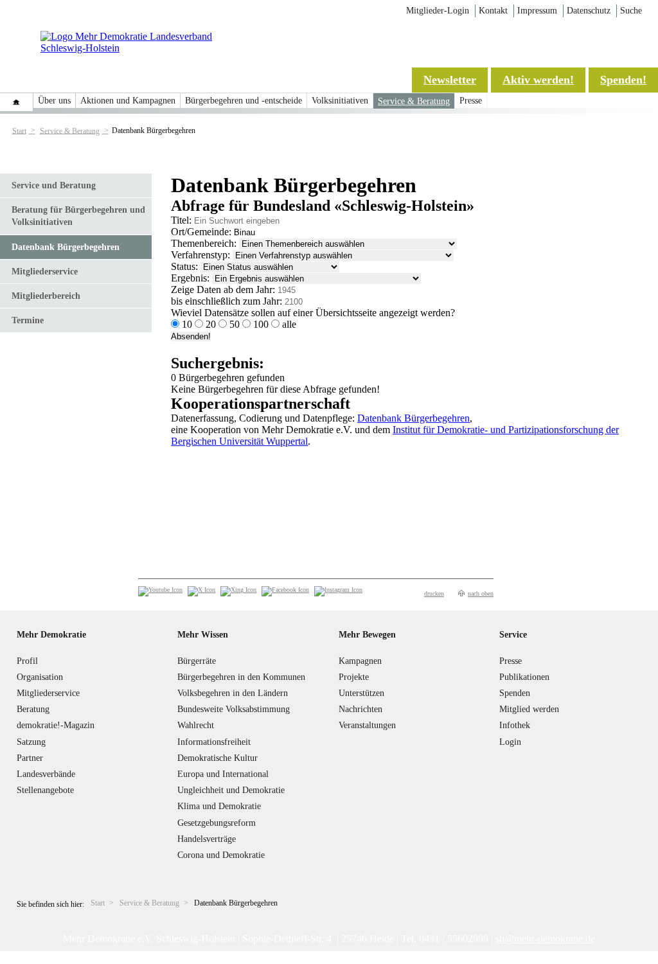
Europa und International (223, 774)
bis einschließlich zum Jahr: (226, 301)
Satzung (31, 742)
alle (288, 324)
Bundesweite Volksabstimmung (233, 709)
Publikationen (524, 677)
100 (261, 324)
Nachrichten (360, 709)
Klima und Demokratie (219, 806)
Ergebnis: (190, 277)
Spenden (514, 693)
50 (234, 324)
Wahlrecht (195, 725)
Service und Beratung (54, 185)
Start (19, 130)
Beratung (33, 709)
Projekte (354, 677)
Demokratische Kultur (217, 758)
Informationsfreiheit (214, 742)
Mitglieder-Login (437, 10)
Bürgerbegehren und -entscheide (243, 100)
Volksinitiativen (340, 100)
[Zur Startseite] (143, 47)
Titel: (181, 220)
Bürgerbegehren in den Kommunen (241, 677)
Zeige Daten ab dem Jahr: (223, 289)
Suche (631, 10)
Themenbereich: (203, 243)
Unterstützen (361, 693)
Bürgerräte (196, 661)
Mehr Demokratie (51, 634)
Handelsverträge (206, 839)
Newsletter (449, 79)
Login (510, 742)
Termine (28, 320)
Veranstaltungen (367, 725)
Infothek (514, 725)
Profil (27, 661)
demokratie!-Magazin (55, 725)
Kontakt (493, 10)
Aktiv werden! (538, 79)
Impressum (537, 10)
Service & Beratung (414, 101)
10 (187, 324)
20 (210, 324)
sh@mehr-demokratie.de (545, 938)
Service (513, 634)
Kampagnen (360, 661)
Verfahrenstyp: (200, 254)
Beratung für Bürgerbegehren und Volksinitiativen (78, 216)
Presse (470, 100)
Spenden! (623, 79)
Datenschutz (588, 10)
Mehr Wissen (202, 634)
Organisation (40, 677)
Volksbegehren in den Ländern (232, 693)
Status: (184, 266)
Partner (30, 758)
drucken (434, 593)
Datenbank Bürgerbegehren (66, 247)
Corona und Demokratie (221, 855)
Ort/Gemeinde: (201, 231)
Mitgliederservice (45, 271)
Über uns (54, 100)
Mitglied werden (529, 709)
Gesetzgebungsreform (216, 823)
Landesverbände (46, 774)
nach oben (481, 593)
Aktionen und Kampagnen (127, 100)
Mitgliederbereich (46, 296)
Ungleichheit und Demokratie (231, 790)
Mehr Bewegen (367, 634)
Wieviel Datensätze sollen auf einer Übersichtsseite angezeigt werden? (313, 312)
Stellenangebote (45, 790)
